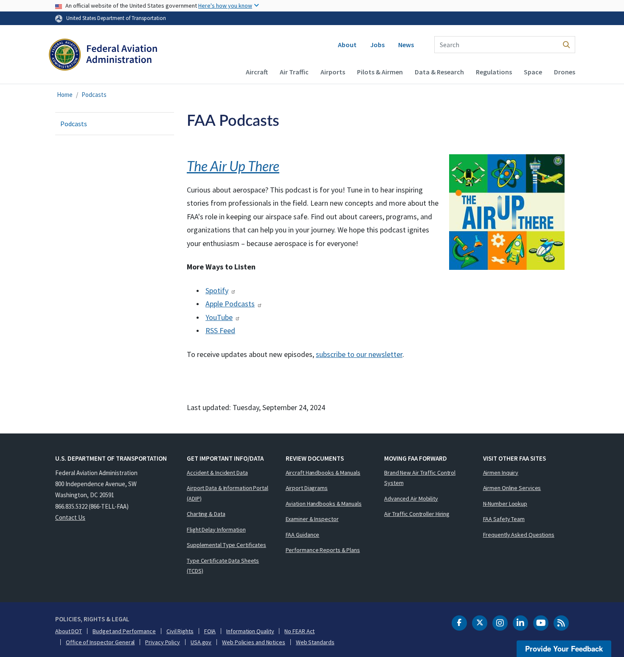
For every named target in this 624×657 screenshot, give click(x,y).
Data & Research (439, 72)
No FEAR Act (299, 631)
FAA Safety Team (504, 519)
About (347, 44)
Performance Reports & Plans (323, 550)
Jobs (377, 44)
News (406, 44)
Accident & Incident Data (217, 472)
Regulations (494, 72)
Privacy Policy (162, 642)
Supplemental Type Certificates (226, 545)
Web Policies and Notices (253, 642)
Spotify (216, 290)
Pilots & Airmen (380, 72)
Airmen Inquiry (501, 472)
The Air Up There (233, 166)
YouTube (219, 317)
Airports (332, 72)
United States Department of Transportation (116, 17)
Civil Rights (180, 631)
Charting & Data (206, 514)
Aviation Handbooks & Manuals (324, 503)
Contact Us (70, 517)
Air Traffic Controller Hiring (417, 514)
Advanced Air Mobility (411, 498)
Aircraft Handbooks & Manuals (323, 472)
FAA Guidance (303, 534)
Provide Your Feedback (564, 648)
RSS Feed (220, 330)
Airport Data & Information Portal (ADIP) (227, 493)
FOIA (210, 631)
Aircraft (257, 72)
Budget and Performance (124, 631)
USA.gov (201, 642)
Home (65, 95)
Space (533, 72)
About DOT (68, 631)
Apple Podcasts (230, 304)
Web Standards (315, 642)
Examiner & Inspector (312, 519)
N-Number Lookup (505, 503)
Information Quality (250, 631)
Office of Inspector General (100, 642)
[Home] (103, 58)
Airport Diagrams (307, 488)
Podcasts (94, 95)
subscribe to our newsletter (359, 354)
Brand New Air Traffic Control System (419, 478)
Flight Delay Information (216, 529)
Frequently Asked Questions (518, 534)
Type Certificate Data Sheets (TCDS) (223, 566)
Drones (564, 72)
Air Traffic (294, 72)
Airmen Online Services (512, 488)
